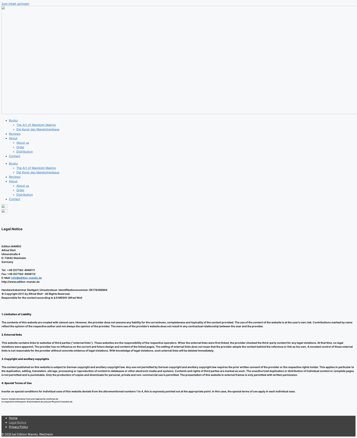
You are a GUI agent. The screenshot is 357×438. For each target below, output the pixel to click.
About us (22, 143)
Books (13, 120)
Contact (14, 156)
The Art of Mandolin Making (36, 125)
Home (13, 418)
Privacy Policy (18, 427)
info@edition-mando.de (26, 277)
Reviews (14, 134)
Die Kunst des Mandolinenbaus (37, 129)
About (13, 138)
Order (20, 147)
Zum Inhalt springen (15, 4)
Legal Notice (17, 422)
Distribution (24, 151)
